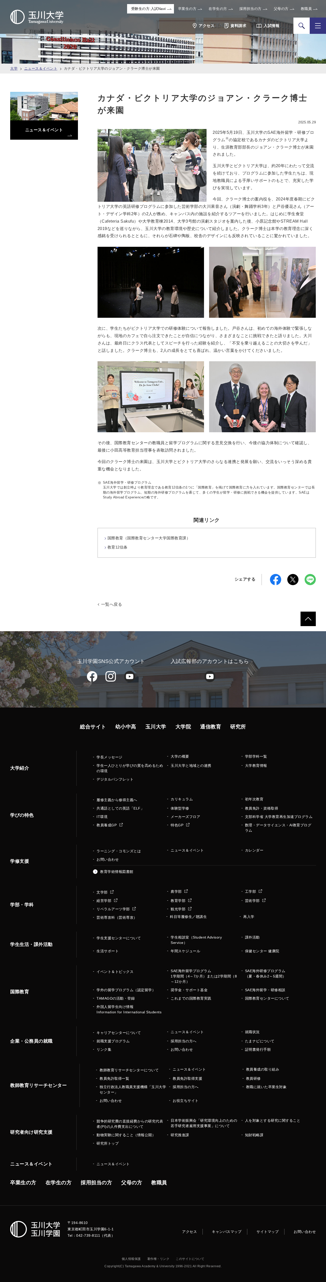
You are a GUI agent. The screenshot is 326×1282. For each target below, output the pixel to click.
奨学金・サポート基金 (189, 990)
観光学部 (179, 909)
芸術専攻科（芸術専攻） (117, 917)
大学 (14, 68)
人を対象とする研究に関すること (273, 1120)
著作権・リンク (158, 1259)
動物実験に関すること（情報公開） (126, 1135)
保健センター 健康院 (262, 951)
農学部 (177, 891)
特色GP (178, 825)
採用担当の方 (250, 9)
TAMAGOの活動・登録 (116, 998)
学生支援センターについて (119, 938)
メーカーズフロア (185, 817)
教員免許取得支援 (187, 1078)
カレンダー (254, 850)
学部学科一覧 (256, 756)
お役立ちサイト (186, 1101)
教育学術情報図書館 (116, 872)
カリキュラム (182, 799)
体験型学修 (180, 808)
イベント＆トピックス (115, 972)
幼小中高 (125, 726)
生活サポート (108, 951)
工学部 (251, 891)
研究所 (238, 726)
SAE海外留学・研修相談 (265, 990)
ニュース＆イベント (41, 68)
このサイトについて (190, 1259)
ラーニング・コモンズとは (119, 851)
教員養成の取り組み (262, 1069)
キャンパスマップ (226, 1232)
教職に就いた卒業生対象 (266, 1087)
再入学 (248, 917)
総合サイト (93, 726)
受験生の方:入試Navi (148, 9)
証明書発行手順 (258, 1049)
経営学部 (105, 901)
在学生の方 (218, 9)
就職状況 (252, 1032)
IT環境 (102, 817)
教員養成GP (107, 825)
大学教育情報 (256, 766)
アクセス (189, 1232)
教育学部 (179, 901)
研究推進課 (180, 1135)
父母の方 (281, 9)
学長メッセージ (110, 757)
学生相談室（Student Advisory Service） (196, 940)
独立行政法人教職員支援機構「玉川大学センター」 (133, 1089)
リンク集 (104, 1049)
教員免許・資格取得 (261, 808)
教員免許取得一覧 (114, 1078)
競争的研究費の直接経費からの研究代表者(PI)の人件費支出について (130, 1124)
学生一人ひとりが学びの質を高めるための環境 (130, 768)
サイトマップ (267, 1232)
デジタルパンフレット (115, 779)
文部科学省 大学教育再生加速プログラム (279, 817)
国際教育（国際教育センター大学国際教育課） (149, 538)
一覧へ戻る (111, 604)
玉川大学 (155, 726)
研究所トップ (108, 1143)
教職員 (306, 9)
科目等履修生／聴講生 (188, 917)
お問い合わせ (108, 859)
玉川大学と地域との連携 (191, 766)
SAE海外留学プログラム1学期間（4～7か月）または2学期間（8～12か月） (204, 976)
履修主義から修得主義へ (117, 800)
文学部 (103, 892)
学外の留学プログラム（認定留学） (126, 990)
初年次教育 (254, 799)
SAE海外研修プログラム (265, 973)
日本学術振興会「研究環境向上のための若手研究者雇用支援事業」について (204, 1123)
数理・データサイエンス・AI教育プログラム (278, 827)
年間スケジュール (185, 951)
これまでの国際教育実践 (191, 998)
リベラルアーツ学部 (114, 909)
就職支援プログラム (113, 1041)
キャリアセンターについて (119, 1033)
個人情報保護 (131, 1259)
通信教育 (210, 726)
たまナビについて (260, 1041)
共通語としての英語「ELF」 (120, 808)
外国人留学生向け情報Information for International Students (129, 1009)
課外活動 (252, 937)
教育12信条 (117, 547)
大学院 (183, 726)
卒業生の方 (187, 9)
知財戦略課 (254, 1135)
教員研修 (253, 1078)
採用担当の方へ (184, 1041)
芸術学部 (253, 901)
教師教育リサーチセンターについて (129, 1070)
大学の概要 (180, 756)
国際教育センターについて (267, 998)
